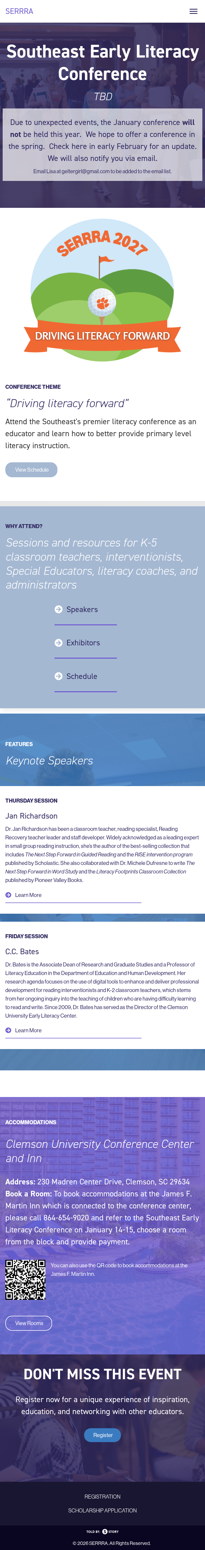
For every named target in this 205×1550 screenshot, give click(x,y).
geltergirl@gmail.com (86, 171)
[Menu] (193, 11)
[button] (31, 469)
